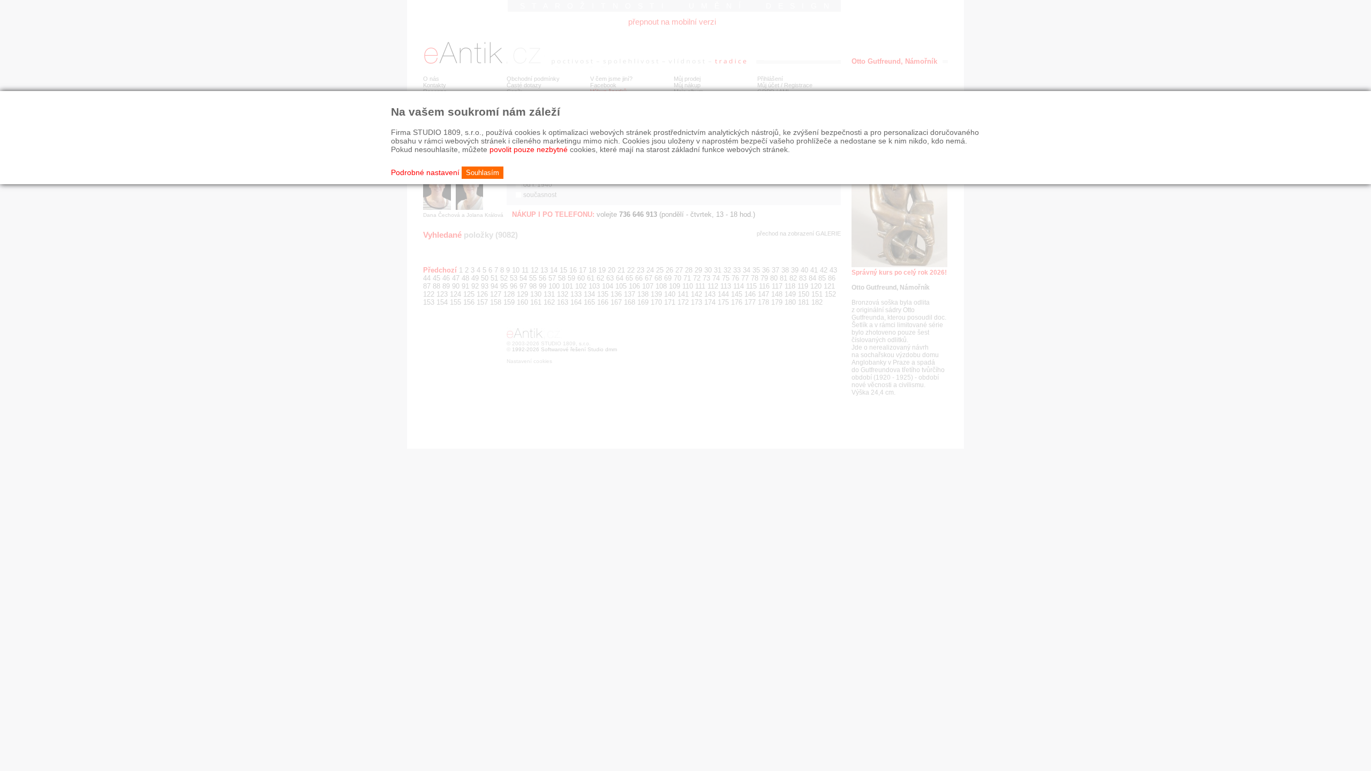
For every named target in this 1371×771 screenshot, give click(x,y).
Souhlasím (482, 173)
